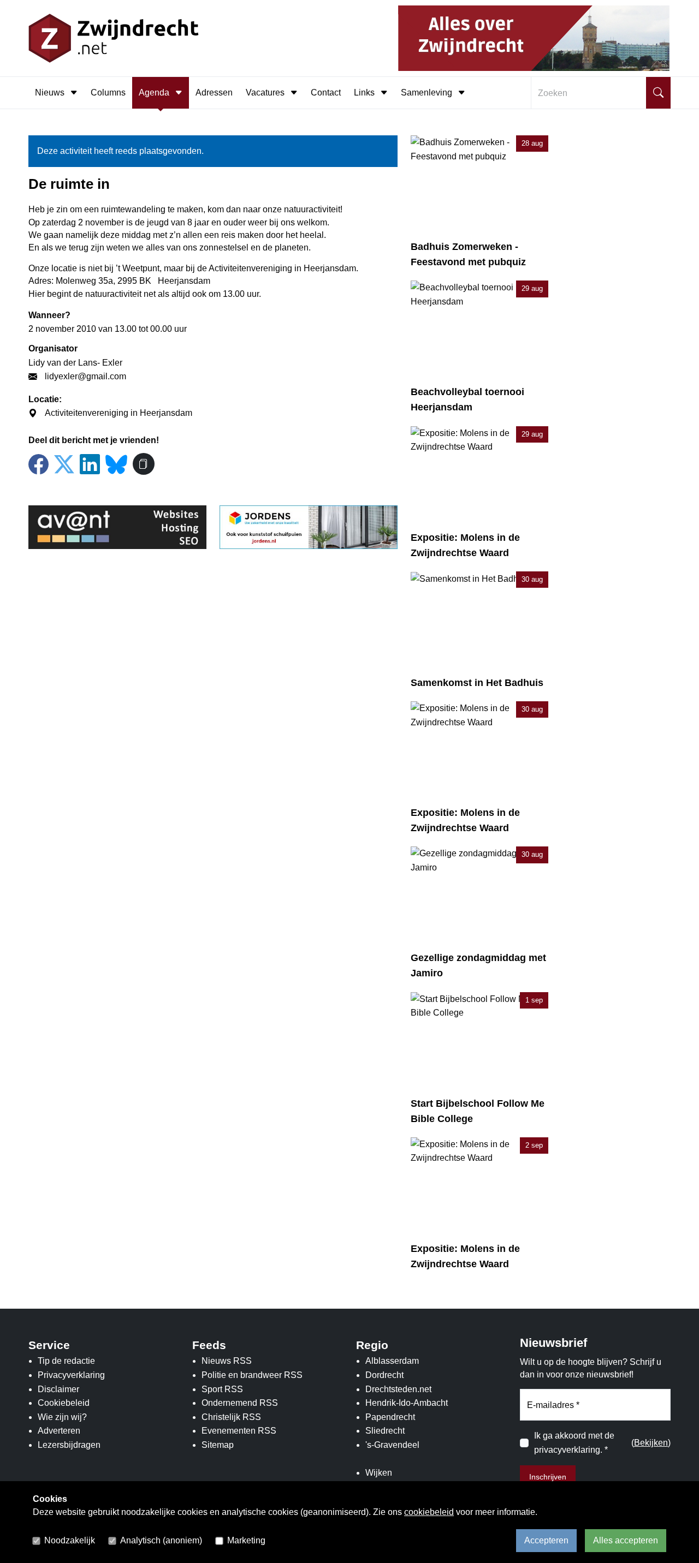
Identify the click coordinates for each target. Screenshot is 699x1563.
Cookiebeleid (64, 1402)
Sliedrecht (385, 1430)
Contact (326, 92)
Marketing (246, 1540)
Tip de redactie (66, 1360)
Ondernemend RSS (240, 1402)
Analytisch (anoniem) (161, 1540)
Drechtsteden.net (398, 1389)
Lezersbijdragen (69, 1444)
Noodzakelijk (69, 1540)
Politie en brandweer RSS (252, 1375)
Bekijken (651, 1442)
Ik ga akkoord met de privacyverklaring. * (574, 1442)
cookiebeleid (429, 1512)
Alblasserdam (392, 1360)
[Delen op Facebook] (38, 465)
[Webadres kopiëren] (144, 464)
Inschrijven (547, 1476)
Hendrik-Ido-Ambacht (406, 1402)
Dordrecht (384, 1375)
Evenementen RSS (239, 1430)
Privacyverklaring (71, 1375)
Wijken (378, 1472)
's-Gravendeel (392, 1444)
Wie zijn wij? (62, 1417)
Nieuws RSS (227, 1360)
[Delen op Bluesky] (116, 463)
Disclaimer (58, 1389)
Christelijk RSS (231, 1417)
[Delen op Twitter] (64, 465)
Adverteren (59, 1430)
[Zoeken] (658, 93)
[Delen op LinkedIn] (90, 465)
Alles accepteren (625, 1540)
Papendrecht (390, 1417)
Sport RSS (222, 1389)
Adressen (214, 92)
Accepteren (546, 1540)
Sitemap (218, 1444)
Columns (108, 92)
